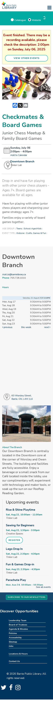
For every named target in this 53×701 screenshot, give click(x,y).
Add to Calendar (18, 155)
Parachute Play (16, 580)
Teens (19, 228)
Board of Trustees (18, 624)
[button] (49, 7)
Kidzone (20, 233)
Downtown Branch (22, 161)
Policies (13, 633)
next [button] (46, 327)
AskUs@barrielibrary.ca (14, 274)
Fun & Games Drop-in (20, 564)
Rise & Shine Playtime (20, 510)
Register (14, 540)
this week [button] (26, 327)
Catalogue (20, 20)
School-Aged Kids (33, 228)
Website (36, 20)
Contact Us (14, 661)
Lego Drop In (14, 549)
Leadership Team (17, 620)
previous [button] (7, 327)
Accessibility (15, 637)
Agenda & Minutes (18, 628)
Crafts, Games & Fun (36, 233)
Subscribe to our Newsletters (26, 597)
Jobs (11, 646)
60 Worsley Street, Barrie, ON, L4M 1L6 (22, 397)
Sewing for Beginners (20, 525)
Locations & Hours (18, 653)
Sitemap (13, 641)
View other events (26, 58)
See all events (43, 587)
